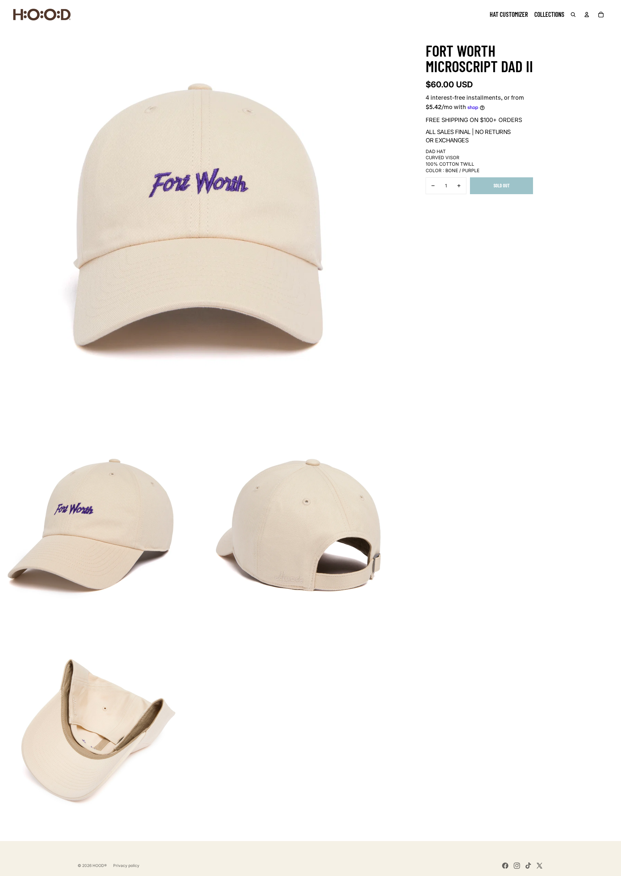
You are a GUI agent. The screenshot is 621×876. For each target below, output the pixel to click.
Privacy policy (126, 865)
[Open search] (573, 14)
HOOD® (100, 865)
